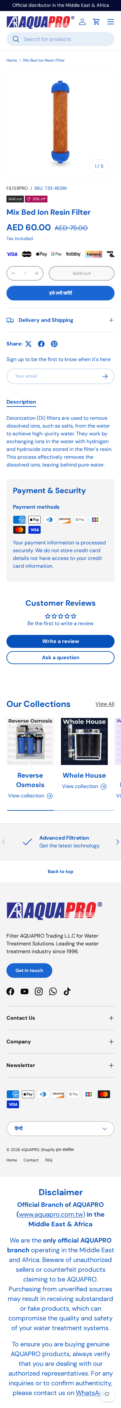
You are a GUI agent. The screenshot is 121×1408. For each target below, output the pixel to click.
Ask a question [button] (60, 657)
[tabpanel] (60, 441)
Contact (31, 1160)
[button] (96, 22)
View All (105, 703)
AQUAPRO (30, 1149)
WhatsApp (91, 1393)
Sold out (82, 273)
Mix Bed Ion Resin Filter (44, 60)
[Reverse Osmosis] (30, 741)
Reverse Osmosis (30, 780)
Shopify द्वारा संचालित (57, 1149)
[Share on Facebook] (41, 343)
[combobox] (60, 39)
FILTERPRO (17, 188)
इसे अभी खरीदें (60, 293)
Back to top (60, 871)
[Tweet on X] (28, 343)
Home (11, 60)
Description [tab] (21, 401)
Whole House (84, 775)
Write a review (60, 641)
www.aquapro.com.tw (51, 1214)
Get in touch (29, 970)
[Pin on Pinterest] (54, 343)
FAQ (48, 1160)
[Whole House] (84, 741)
